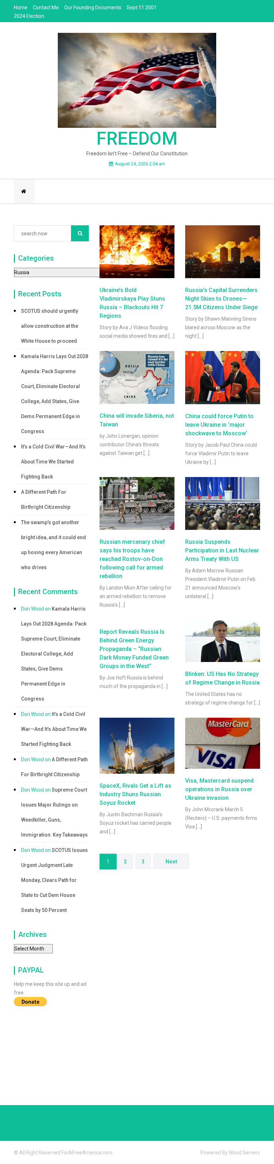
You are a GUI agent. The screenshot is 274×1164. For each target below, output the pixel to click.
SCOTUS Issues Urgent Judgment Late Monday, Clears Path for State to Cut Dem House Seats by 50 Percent (54, 880)
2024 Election (29, 16)
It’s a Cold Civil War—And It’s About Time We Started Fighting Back (53, 462)
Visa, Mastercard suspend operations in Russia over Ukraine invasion (219, 789)
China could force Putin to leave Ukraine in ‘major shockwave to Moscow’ (219, 425)
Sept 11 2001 (142, 7)
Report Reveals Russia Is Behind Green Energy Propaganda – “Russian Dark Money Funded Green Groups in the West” (134, 648)
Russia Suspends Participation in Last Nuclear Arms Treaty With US (222, 550)
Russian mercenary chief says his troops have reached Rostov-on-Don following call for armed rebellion (132, 559)
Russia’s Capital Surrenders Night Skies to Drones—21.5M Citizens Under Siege (221, 299)
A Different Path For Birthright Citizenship (45, 499)
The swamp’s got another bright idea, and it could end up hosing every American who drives (53, 545)
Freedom (137, 138)
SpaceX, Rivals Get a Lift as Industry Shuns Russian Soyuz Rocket (135, 794)
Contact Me (46, 7)
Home (20, 7)
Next (171, 861)
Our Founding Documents (92, 7)
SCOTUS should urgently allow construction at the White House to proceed (49, 326)
